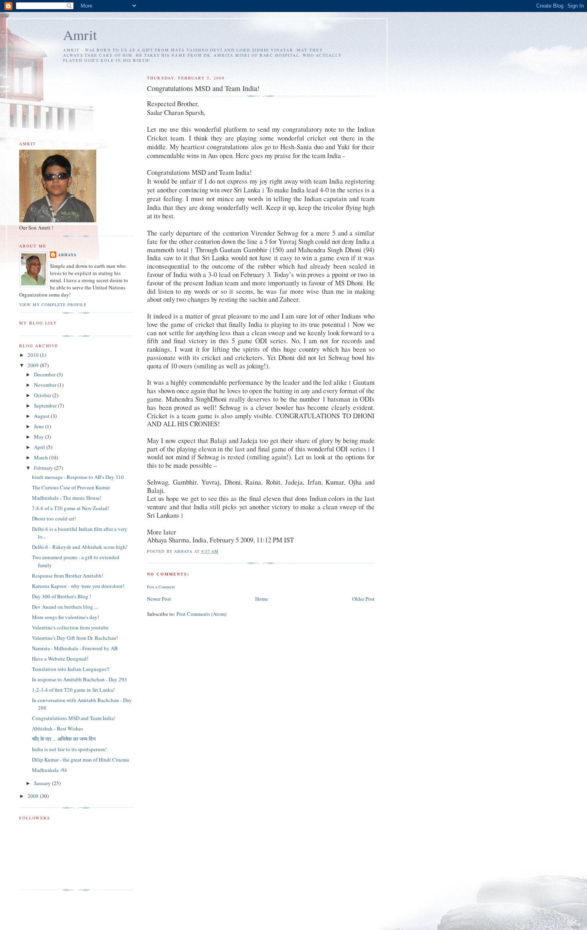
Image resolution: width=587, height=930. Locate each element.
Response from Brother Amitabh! (67, 575)
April (40, 447)
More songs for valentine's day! (65, 617)
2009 (34, 365)
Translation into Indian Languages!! (70, 669)
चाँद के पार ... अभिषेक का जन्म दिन (63, 738)
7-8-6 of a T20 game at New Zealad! (70, 508)
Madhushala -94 (49, 770)
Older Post (363, 598)
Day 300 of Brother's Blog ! (61, 596)
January (43, 783)
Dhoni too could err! (54, 518)
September (46, 405)
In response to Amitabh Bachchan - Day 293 (79, 679)
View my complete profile (53, 304)
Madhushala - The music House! (66, 497)
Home (261, 598)
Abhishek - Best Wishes (57, 728)
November (46, 384)
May (39, 436)
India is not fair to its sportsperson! (69, 749)
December (45, 374)
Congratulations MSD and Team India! (73, 718)
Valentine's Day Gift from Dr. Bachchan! (75, 637)
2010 (34, 354)
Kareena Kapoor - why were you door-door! (78, 586)
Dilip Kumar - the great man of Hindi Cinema (80, 759)
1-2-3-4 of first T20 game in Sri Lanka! (73, 689)
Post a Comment (161, 587)
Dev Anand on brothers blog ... (65, 606)
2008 (34, 795)
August (42, 415)
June (39, 426)
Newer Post (159, 598)
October (43, 395)
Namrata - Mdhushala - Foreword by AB (75, 648)
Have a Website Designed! (60, 658)
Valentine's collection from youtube (70, 627)
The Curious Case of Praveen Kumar (71, 487)
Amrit (80, 34)
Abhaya (67, 254)
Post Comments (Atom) (201, 613)
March (41, 457)
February (44, 467)
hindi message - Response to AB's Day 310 (78, 477)
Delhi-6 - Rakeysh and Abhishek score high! (79, 546)
